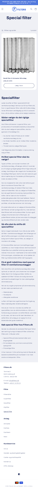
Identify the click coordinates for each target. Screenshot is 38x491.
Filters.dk (11, 486)
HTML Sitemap (8, 466)
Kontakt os (7, 461)
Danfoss (6, 428)
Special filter (8, 411)
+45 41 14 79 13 (15, 383)
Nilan (5, 436)
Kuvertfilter (7, 398)
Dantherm (7, 432)
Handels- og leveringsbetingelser (14, 453)
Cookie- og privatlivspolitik (12, 457)
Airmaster (7, 423)
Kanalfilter (7, 403)
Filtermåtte (7, 394)
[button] (2, 9)
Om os (6, 448)
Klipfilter (6, 407)
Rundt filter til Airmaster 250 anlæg (14, 78)
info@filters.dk (14, 380)
